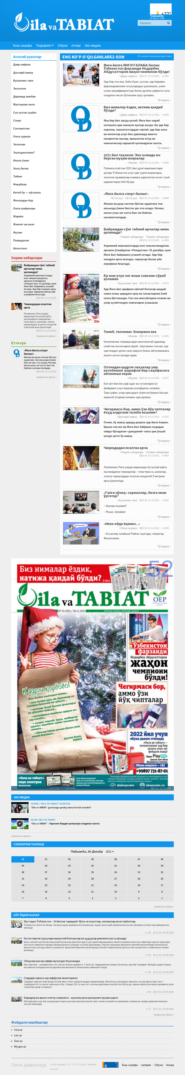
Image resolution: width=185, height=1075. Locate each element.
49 (92, 859)
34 (115, 872)
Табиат (17, 176)
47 (139, 859)
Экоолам (19, 144)
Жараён (18, 216)
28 (92, 879)
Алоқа (76, 45)
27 (115, 879)
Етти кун (117, 198)
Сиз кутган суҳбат (24, 112)
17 (162, 885)
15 (46, 892)
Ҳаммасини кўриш (46, 336)
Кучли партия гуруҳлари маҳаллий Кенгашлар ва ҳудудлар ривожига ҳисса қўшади (75, 938)
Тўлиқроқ (164, 100)
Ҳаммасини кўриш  (21, 836)
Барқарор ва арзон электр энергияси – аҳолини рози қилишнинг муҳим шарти (71, 997)
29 (69, 879)
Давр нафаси (128, 76)
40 (139, 866)
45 (23, 866)
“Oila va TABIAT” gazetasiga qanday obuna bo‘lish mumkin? (61, 807)
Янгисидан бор (23, 200)
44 (46, 866)
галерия (146, 1065)
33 (139, 872)
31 (23, 879)
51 (46, 859)
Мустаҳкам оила (24, 104)
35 (92, 872)
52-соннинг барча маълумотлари (154, 56)
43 (69, 866)
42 (92, 866)
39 (162, 866)
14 (69, 892)
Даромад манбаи (24, 96)
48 (115, 859)
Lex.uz (18, 1035)
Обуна (62, 45)
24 (23, 885)
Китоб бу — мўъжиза (27, 192)
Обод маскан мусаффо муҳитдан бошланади (52, 961)
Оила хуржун (128, 528)
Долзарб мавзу (127, 416)
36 (69, 872)
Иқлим (132, 162)
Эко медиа (93, 45)
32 (162, 872)
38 (23, 872)
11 (92, 892)
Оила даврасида (28, 1064)
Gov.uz (18, 1040)
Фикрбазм (20, 184)
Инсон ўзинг (21, 160)
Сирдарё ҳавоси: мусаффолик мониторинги (51, 978)
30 (46, 879)
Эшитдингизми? (24, 152)
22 (69, 885)
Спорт (17, 120)
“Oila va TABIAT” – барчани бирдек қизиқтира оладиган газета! (65, 823)
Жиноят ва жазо (23, 224)
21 (92, 885)
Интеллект (20, 248)
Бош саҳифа (22, 45)
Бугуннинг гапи (127, 283)
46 (162, 859)
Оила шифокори (24, 208)
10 (115, 892)
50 (69, 859)
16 (23, 892)
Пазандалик (21, 240)
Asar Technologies (76, 1064)
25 (162, 879)
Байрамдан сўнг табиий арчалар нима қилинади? (39, 268)
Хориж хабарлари (131, 236)
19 (115, 885)
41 (115, 866)
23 (46, 885)
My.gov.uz (20, 1046)
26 (139, 879)
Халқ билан (21, 168)
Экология (19, 88)
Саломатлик (21, 128)
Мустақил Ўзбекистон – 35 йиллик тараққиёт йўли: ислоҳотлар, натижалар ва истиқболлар (79, 921)
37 (46, 872)
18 (139, 885)
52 (23, 859)
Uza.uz (18, 1029)
